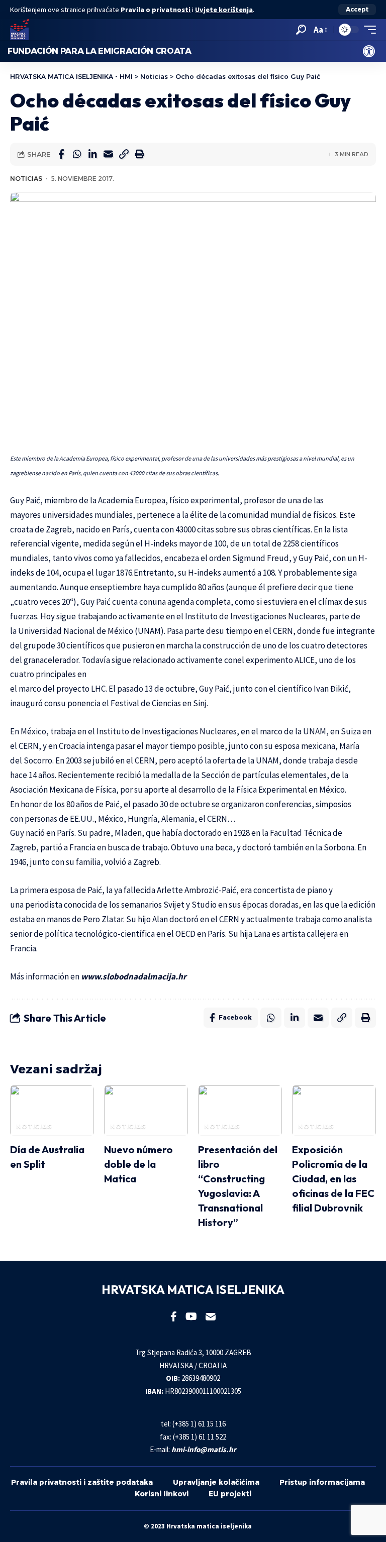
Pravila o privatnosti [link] (155, 9)
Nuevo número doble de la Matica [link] (138, 1164)
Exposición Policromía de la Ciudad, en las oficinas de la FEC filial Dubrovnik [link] (333, 1178)
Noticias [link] (26, 178)
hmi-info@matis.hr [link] (203, 1449)
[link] (369, 51)
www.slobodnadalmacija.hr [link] (133, 976)
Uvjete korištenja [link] (224, 9)
